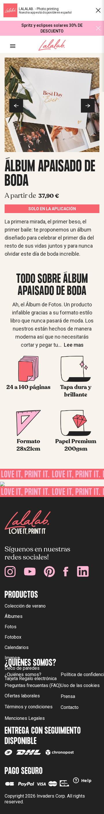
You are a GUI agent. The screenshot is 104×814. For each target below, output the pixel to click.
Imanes (12, 658)
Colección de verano (25, 606)
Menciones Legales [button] (25, 718)
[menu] (12, 46)
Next (88, 106)
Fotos (10, 626)
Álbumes (14, 616)
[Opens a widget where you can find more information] (82, 781)
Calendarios (17, 647)
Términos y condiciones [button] (29, 706)
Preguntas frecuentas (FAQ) (33, 685)
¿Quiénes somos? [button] (23, 674)
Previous (16, 106)
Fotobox (13, 637)
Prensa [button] (68, 696)
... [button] (70, 345)
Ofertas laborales (22, 696)
